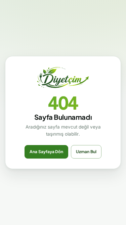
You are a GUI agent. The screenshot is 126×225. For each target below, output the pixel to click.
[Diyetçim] (63, 77)
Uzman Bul (86, 151)
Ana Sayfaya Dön (46, 151)
